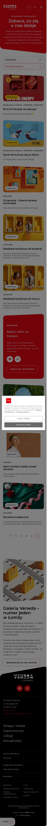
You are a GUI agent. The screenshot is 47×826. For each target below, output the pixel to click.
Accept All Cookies (23, 425)
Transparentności (23, 412)
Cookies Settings (23, 418)
